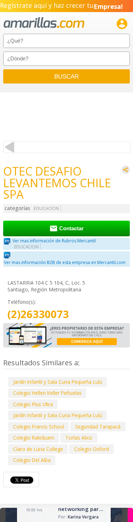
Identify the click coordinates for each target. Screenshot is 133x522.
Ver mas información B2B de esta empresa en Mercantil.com (65, 262)
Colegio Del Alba (32, 460)
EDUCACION (46, 208)
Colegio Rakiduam (33, 437)
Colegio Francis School (38, 426)
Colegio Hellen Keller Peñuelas (47, 392)
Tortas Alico (78, 437)
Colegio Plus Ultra (33, 404)
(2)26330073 (38, 314)
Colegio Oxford (91, 449)
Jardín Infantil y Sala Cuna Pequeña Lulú (57, 381)
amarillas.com (44, 23)
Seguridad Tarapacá (98, 426)
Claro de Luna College (38, 449)
